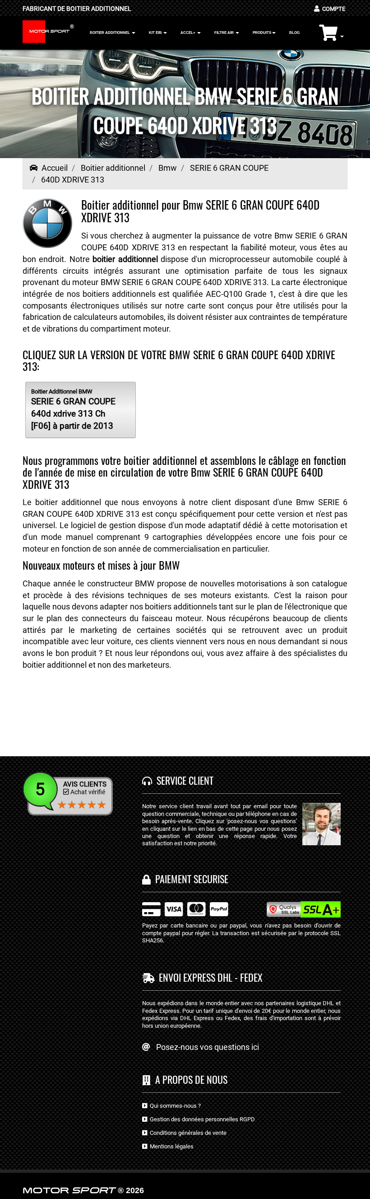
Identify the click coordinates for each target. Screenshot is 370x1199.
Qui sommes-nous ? (174, 1105)
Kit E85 (155, 33)
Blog (294, 33)
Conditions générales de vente (187, 1132)
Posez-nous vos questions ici (207, 1047)
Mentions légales (170, 1146)
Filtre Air (224, 33)
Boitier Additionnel (110, 33)
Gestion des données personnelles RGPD (201, 1119)
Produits (262, 33)
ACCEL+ (188, 33)
